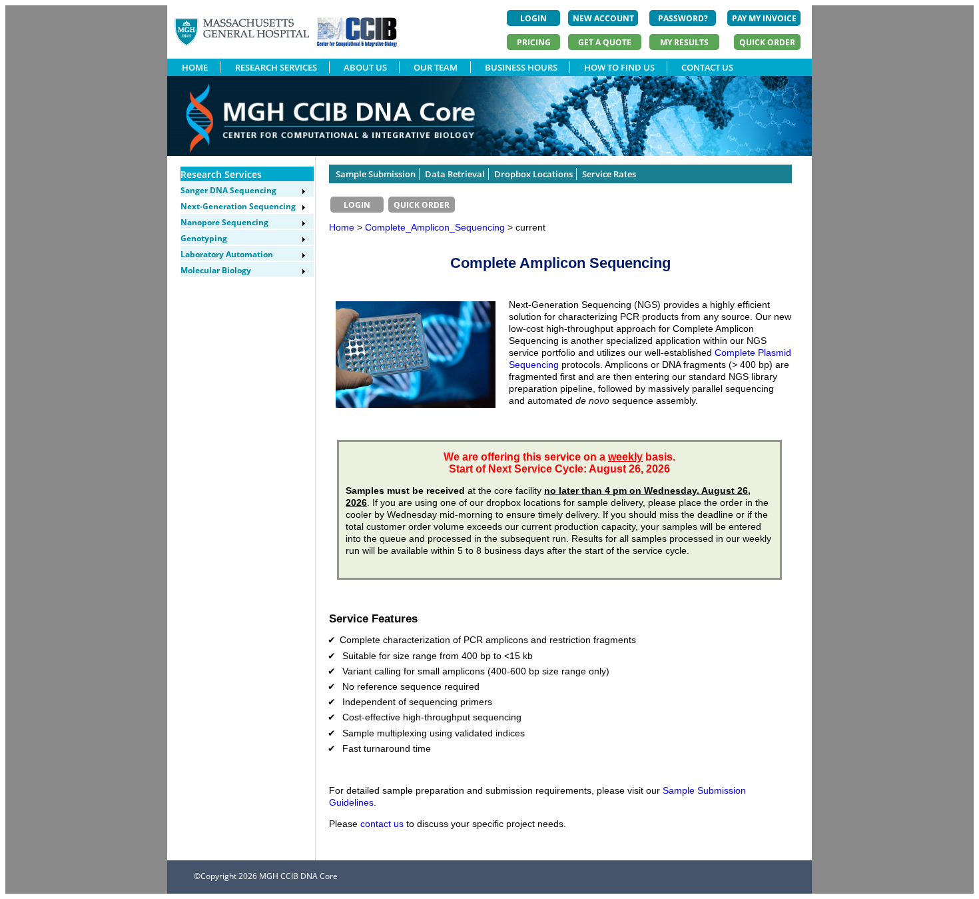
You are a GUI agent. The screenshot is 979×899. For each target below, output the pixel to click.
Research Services (221, 174)
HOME (195, 67)
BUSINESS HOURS (521, 67)
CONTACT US (707, 67)
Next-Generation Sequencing (238, 206)
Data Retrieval (455, 174)
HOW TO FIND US (619, 67)
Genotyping (203, 238)
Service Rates (609, 174)
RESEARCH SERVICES (276, 67)
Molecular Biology (215, 270)
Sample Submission (376, 174)
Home (341, 227)
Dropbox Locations (533, 174)
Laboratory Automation (226, 254)
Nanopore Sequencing (224, 222)
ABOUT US (365, 67)
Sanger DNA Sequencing (228, 190)
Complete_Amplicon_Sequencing (436, 227)
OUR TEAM (436, 67)
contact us (382, 823)
